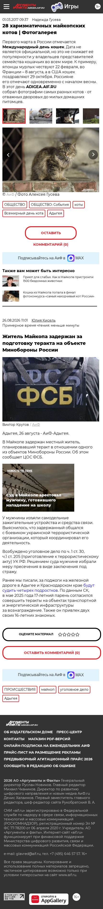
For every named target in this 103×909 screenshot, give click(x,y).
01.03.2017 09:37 (15, 20)
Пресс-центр (69, 732)
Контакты (14, 739)
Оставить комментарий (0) (50, 235)
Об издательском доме (28, 732)
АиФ (10, 194)
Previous (7, 154)
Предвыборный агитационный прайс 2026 (48, 759)
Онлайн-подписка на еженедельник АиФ (47, 746)
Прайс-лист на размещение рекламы (42, 752)
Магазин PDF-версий (49, 739)
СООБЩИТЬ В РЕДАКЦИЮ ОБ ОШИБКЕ (39, 766)
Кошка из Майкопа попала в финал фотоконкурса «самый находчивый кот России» (58, 294)
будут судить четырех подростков (48, 588)
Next (93, 154)
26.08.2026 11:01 (15, 320)
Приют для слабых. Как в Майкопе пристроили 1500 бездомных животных (58, 279)
